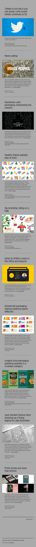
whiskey (6, 144)
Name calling (11, 55)
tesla (23, 45)
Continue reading (16, 87)
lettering (25, 196)
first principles (21, 196)
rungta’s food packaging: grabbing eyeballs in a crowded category (17, 363)
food (22, 403)
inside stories (12, 92)
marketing (28, 196)
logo (15, 45)
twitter (26, 45)
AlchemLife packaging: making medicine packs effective (16, 309)
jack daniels (17, 143)
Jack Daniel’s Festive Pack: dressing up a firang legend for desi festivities (18, 418)
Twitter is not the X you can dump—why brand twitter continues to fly (16, 11)
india (26, 403)
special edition (26, 143)
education (16, 196)
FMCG (8, 350)
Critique (8, 45)
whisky (9, 144)
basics (8, 196)
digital (13, 196)
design (11, 196)
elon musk (12, 45)
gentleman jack (12, 143)
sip (20, 248)
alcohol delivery (10, 248)
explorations (17, 248)
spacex (21, 45)
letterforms (29, 403)
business (8, 403)
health (24, 403)
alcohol (8, 143)
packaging (21, 143)
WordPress (12, 542)
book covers (9, 508)
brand (14, 248)
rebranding (18, 45)
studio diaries (12, 44)
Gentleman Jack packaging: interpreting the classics (18, 105)
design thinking (15, 403)
